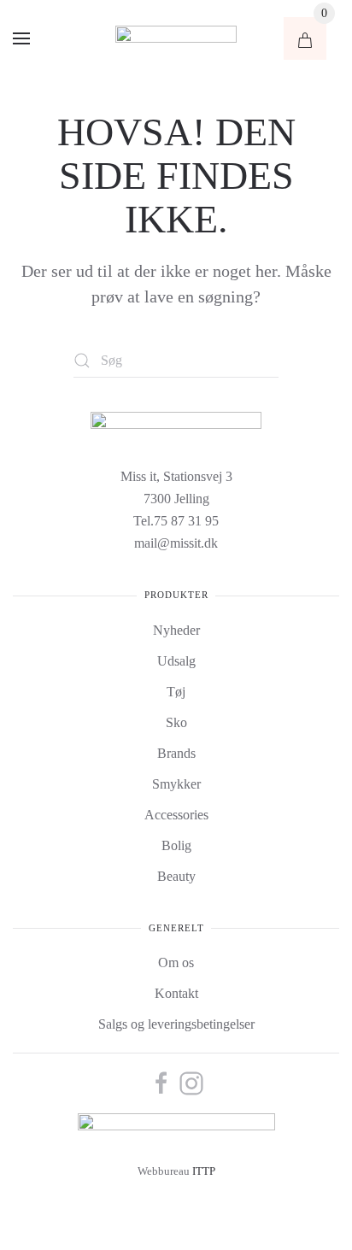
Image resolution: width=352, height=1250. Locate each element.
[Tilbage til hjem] (176, 38)
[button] (21, 38)
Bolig (176, 845)
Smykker (176, 784)
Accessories (176, 814)
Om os (176, 962)
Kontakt (176, 993)
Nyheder (176, 630)
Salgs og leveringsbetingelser (176, 1024)
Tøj (176, 691)
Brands (176, 753)
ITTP (203, 1171)
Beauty (176, 876)
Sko (176, 722)
